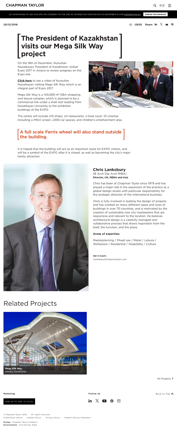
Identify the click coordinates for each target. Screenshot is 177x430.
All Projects (164, 379)
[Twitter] (97, 401)
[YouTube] (104, 401)
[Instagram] (118, 401)
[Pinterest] (112, 401)
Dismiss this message (155, 14)
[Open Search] (155, 6)
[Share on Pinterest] (172, 24)
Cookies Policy (132, 14)
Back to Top (163, 394)
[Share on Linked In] (156, 24)
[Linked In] (90, 401)
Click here (25, 80)
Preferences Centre (12, 418)
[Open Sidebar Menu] (169, 5)
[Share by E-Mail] (167, 24)
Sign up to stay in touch (19, 401)
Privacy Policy (53, 418)
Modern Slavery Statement (77, 418)
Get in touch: (110, 257)
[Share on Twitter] (161, 24)
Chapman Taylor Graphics (25, 422)
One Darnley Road (28, 425)
